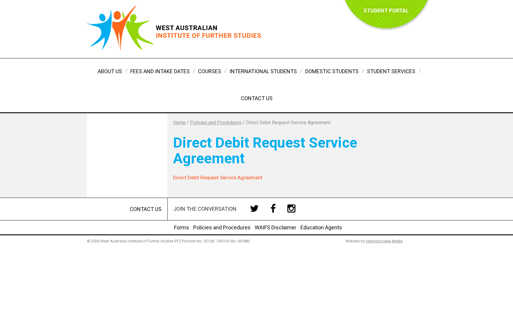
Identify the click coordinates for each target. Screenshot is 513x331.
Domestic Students (332, 71)
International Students (263, 71)
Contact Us (257, 98)
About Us (110, 71)
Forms (181, 227)
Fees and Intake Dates (160, 71)
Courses (209, 71)
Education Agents (321, 227)
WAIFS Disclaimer (275, 227)
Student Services (391, 71)
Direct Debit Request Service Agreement (217, 177)
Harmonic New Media (384, 241)
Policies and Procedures (222, 227)
